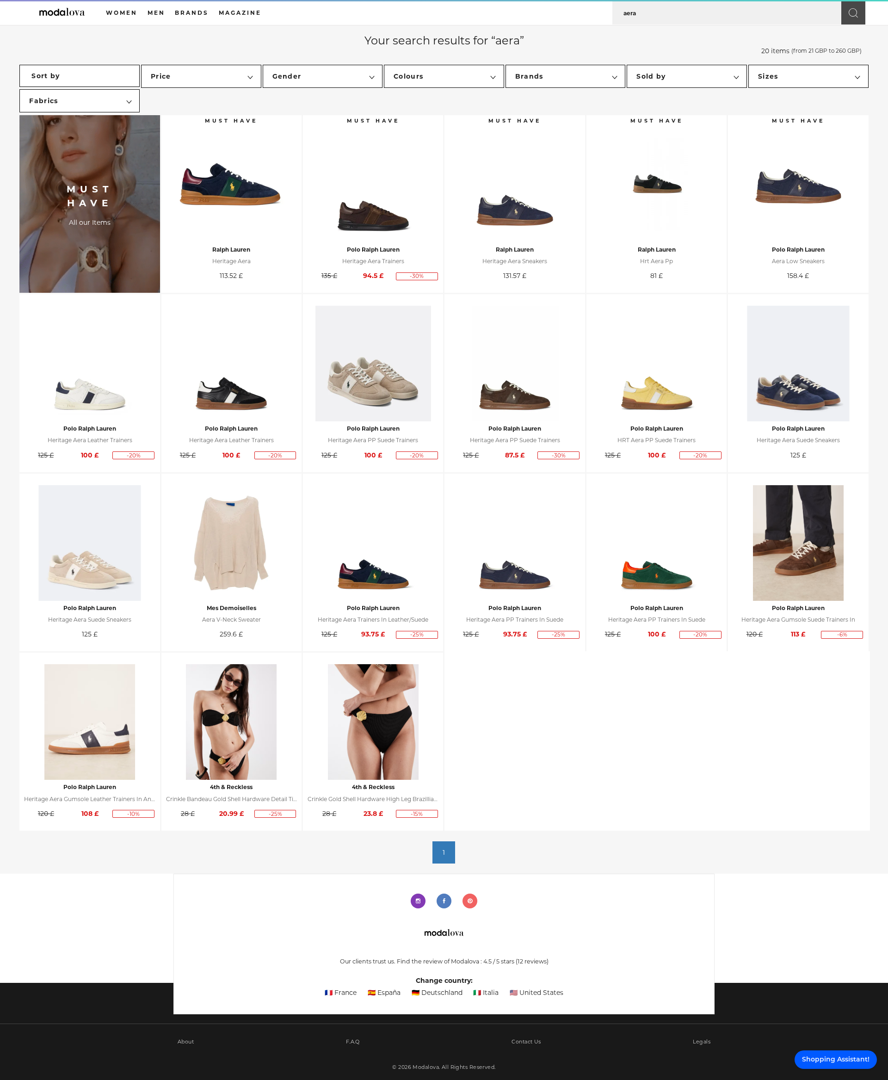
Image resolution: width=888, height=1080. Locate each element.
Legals (701, 1041)
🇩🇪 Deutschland (437, 992)
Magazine (240, 12)
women (121, 12)
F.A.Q (353, 1041)
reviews (532, 961)
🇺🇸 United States (536, 992)
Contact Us (526, 1041)
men (156, 12)
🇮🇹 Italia (486, 992)
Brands (192, 12)
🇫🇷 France (341, 992)
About (186, 1041)
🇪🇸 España (384, 992)
